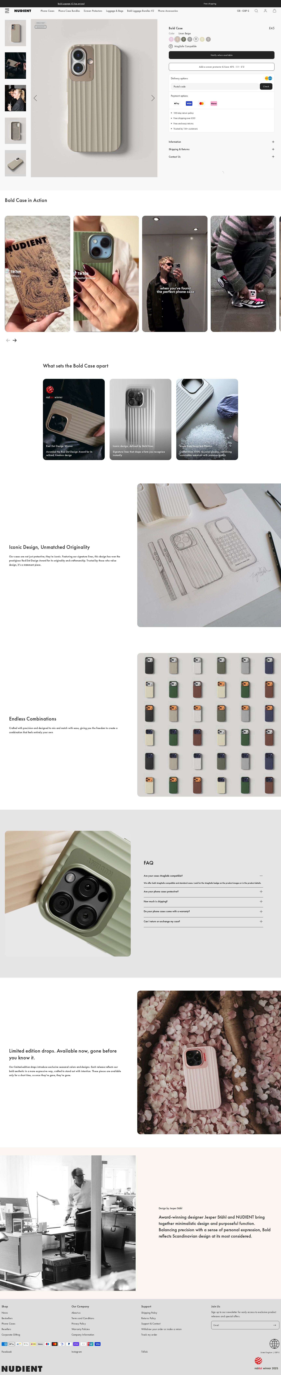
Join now (140, 700)
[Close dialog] (162, 669)
